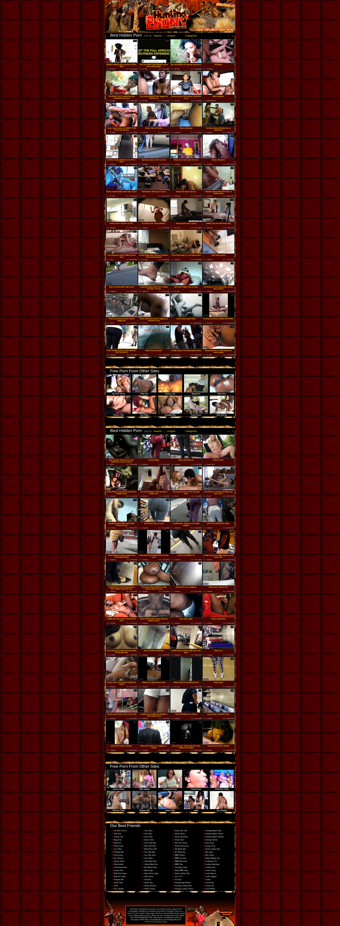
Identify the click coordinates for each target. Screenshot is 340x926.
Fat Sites (178, 879)
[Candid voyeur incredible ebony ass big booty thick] (218, 553)
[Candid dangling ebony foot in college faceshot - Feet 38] (154, 285)
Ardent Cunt (170, 394)
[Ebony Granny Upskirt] (154, 348)
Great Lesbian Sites (212, 849)
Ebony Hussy (180, 833)
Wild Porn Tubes (222, 789)
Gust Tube (148, 833)
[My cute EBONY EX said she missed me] (186, 62)
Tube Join (144, 394)
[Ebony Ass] (218, 648)
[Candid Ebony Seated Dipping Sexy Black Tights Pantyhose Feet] (121, 585)
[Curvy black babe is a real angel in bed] (186, 253)
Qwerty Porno (118, 789)
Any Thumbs (222, 810)
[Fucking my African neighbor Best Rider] (218, 316)
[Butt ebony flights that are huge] (186, 285)
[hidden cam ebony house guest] (154, 680)
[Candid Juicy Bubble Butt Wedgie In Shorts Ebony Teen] (154, 712)
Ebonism (147, 879)
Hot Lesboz (209, 855)
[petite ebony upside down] (186, 316)
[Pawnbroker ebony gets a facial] (154, 189)
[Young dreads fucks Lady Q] (186, 221)
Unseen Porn (196, 789)
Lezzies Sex (209, 885)
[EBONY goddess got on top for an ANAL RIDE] (121, 62)
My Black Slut (180, 849)
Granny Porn (210, 846)
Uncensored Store (170, 789)
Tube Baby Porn (150, 861)
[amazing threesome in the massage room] (186, 489)
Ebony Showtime (181, 836)
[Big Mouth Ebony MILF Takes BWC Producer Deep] (121, 521)
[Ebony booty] (218, 680)
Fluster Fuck (118, 415)
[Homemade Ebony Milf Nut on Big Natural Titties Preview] (154, 585)
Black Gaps (148, 870)
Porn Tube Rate (150, 842)
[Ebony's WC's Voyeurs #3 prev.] (121, 221)
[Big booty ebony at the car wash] (154, 157)
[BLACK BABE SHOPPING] (154, 648)
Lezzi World (210, 888)
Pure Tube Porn (150, 846)
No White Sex (180, 852)
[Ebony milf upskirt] (218, 157)
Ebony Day (148, 882)
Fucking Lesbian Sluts (183, 885)
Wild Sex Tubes (118, 810)
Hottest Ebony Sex (182, 846)
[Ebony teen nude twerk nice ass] (186, 157)
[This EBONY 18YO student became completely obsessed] (121, 94)
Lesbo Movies (210, 873)
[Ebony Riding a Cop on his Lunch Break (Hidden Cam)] (121, 489)
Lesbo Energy (210, 870)
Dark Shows (149, 876)
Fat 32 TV (179, 876)
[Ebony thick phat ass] (186, 458)
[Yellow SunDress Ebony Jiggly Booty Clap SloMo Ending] (121, 553)
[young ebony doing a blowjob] (218, 743)
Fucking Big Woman (182, 882)
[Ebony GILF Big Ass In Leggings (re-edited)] (154, 743)
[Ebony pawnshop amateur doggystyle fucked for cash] (154, 316)
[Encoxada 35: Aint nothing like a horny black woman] (218, 285)
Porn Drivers (222, 415)
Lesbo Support (210, 876)
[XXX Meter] (218, 62)
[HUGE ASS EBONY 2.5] (186, 553)
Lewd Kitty (209, 882)
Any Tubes (148, 830)
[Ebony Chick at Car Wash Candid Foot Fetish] (121, 680)
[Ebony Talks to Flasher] (154, 126)
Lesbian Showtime (212, 864)
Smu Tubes (148, 858)
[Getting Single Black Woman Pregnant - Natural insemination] (154, 253)
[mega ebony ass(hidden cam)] (218, 712)
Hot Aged (209, 852)
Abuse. (165, 922)
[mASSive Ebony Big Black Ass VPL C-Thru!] (121, 157)
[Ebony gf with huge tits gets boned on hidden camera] (154, 616)
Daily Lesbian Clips (182, 873)
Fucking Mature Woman (214, 836)
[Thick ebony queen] (218, 253)
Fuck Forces (196, 415)
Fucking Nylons (211, 839)
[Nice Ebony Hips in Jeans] (154, 521)
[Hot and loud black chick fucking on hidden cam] (154, 489)
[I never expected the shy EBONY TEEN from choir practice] (121, 126)
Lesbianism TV (211, 861)
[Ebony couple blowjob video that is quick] (121, 189)
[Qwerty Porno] (218, 458)
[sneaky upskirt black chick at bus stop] (121, 712)
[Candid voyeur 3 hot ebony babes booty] (186, 348)
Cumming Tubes (181, 867)
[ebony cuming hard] (218, 616)
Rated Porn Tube (150, 849)
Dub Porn (222, 394)
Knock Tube (149, 839)
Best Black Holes (150, 867)
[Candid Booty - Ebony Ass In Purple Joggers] (186, 521)
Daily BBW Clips (181, 870)
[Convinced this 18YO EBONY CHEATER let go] (186, 94)
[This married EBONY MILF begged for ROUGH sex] (154, 94)
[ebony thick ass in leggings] (186, 585)
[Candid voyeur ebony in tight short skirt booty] (186, 648)
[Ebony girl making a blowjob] (121, 743)
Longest (171, 35)
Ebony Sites (179, 839)
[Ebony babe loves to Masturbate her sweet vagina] (218, 348)
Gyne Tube (148, 836)
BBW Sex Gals (180, 858)
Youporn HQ (144, 810)
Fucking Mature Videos (214, 833)
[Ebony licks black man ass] (186, 189)
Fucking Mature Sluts (213, 830)
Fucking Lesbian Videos (184, 888)
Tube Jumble (144, 789)
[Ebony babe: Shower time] (218, 585)
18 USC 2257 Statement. (153, 922)
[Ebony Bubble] (154, 458)
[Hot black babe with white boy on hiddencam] (218, 126)
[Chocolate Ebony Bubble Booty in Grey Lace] (154, 553)
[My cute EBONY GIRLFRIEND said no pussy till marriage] (154, 62)
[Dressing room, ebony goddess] (154, 221)
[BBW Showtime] (218, 94)
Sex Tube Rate (149, 852)
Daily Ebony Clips (151, 873)
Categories (191, 35)
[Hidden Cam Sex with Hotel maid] (218, 221)
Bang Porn (196, 394)
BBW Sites (179, 864)
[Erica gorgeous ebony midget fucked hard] (121, 253)
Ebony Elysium (150, 885)
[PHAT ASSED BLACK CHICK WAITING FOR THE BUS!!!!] (121, 348)
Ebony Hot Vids (181, 830)
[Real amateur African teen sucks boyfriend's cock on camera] (121, 458)
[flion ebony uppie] (186, 616)
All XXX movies (118, 394)
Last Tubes (144, 415)
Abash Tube (170, 810)
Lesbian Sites (210, 867)
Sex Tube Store (150, 855)
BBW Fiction (180, 855)
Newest (158, 35)
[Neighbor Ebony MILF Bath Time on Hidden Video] (218, 189)
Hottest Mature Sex (212, 858)
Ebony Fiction (149, 888)
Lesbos (208, 879)
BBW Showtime (181, 861)
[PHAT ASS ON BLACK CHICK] (218, 521)
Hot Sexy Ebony (181, 842)
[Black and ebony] (186, 126)
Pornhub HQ (170, 415)
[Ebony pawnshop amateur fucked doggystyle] (121, 316)
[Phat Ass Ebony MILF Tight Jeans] (121, 285)
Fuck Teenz (209, 842)
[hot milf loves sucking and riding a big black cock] (218, 489)
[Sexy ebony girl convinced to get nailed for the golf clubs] (121, 648)
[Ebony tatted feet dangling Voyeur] (186, 680)
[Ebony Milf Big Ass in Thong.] (186, 712)
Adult (196, 810)
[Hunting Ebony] (152, 20)
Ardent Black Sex (151, 864)
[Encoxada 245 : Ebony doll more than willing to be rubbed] (186, 743)
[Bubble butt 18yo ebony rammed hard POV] (121, 616)
